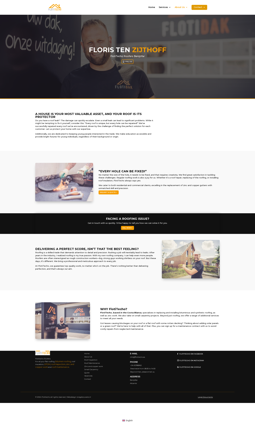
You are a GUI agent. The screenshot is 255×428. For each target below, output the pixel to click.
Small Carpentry (91, 369)
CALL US (128, 62)
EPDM (47, 364)
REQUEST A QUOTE (107, 192)
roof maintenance (60, 367)
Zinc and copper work (93, 366)
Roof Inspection (90, 360)
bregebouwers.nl (84, 397)
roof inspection (58, 364)
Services (163, 7)
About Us (180, 7)
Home (151, 7)
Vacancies (88, 376)
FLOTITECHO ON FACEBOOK (191, 354)
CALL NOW (126, 228)
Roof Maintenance (92, 363)
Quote (86, 372)
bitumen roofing (63, 361)
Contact (87, 379)
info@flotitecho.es (137, 357)
